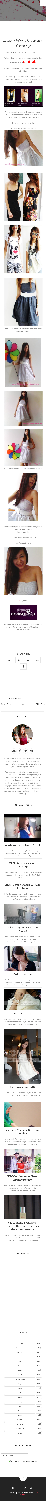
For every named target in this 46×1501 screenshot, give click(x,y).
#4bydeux (20, 1343)
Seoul (20, 1375)
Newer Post (6, 704)
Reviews (19, 1370)
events (20, 1397)
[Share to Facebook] (23, 666)
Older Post (40, 704)
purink (20, 1433)
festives (20, 1406)
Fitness (20, 1357)
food (19, 1411)
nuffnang (20, 1424)
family (20, 1402)
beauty (20, 1388)
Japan (20, 1361)
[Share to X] (9, 660)
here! (27, 791)
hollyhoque (20, 1415)
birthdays (20, 1393)
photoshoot (20, 1429)
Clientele (29, 1468)
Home (23, 704)
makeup (20, 1420)
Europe (19, 1352)
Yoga (20, 1384)
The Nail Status (20, 1379)
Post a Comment (14, 698)
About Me (17, 1468)
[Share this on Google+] (18, 660)
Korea (20, 1366)
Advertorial (19, 1348)
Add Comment (34, 52)
